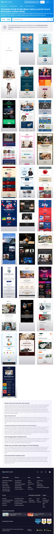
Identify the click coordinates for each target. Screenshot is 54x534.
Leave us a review (6, 487)
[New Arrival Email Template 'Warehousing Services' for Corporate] (9, 149)
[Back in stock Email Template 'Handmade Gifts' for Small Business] (45, 149)
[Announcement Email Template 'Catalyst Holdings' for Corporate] (27, 82)
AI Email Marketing (6, 502)
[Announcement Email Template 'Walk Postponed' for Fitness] (27, 49)
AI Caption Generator (19, 505)
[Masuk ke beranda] (6, 2)
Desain (3, 19)
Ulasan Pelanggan (6, 490)
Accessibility (45, 502)
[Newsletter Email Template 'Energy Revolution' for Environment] (9, 249)
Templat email (4, 6)
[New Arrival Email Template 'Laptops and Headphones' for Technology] (27, 249)
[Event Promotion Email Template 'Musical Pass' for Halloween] (45, 282)
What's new (4, 482)
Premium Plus (31, 484)
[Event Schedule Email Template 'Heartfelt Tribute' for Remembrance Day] (45, 182)
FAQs (44, 503)
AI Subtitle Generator (19, 498)
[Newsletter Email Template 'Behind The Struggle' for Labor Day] (45, 116)
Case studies (5, 484)
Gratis (29, 480)
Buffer (38, 500)
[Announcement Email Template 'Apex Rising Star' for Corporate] (9, 282)
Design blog (39, 484)
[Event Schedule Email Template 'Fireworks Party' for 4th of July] (45, 215)
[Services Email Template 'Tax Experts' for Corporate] (45, 315)
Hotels (21, 6)
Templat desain (18, 480)
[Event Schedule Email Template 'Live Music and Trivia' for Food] (9, 182)
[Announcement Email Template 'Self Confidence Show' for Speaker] (27, 315)
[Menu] (52, 2)
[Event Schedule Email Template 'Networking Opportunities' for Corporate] (9, 382)
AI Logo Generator (18, 503)
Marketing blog (40, 485)
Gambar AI (4, 505)
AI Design (4, 498)
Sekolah (29, 487)
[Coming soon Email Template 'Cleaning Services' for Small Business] (9, 349)
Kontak (44, 498)
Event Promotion (13, 6)
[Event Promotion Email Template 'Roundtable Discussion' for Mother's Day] (27, 149)
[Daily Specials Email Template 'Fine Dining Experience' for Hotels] (27, 282)
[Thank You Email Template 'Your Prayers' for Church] (27, 349)
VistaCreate (31, 500)
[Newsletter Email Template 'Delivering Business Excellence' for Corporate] (27, 182)
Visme (38, 498)
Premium (30, 482)
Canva (30, 498)
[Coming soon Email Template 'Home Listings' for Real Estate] (45, 349)
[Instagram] (41, 472)
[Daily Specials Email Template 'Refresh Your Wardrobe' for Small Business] (9, 82)
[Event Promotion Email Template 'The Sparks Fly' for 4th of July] (9, 215)
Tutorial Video (40, 480)
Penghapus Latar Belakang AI (20, 502)
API (43, 505)
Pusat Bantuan (46, 500)
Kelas (38, 482)
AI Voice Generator (18, 500)
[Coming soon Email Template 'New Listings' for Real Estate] (45, 249)
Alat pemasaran (18, 487)
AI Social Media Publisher (7, 500)
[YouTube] (49, 472)
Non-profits (30, 489)
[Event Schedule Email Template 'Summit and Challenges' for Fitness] (45, 82)
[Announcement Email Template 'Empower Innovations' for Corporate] (45, 49)
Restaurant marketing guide (43, 487)
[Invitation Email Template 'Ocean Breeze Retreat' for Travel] (9, 315)
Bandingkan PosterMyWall (34, 495)
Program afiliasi (5, 485)
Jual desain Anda (6, 489)
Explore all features (19, 489)
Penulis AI (4, 503)
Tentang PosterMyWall (7, 480)
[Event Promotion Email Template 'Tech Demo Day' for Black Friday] (9, 116)
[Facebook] (37, 472)
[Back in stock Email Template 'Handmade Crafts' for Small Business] (27, 215)
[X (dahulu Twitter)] (45, 472)
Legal (44, 507)
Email (8, 19)
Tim (29, 485)
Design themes (18, 485)
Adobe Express (32, 502)
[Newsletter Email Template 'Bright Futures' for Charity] (27, 116)
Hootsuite (39, 502)
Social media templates (20, 484)
